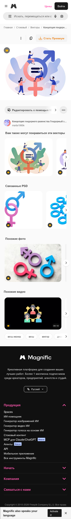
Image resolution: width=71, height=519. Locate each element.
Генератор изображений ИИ (21, 421)
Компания (11, 478)
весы (31, 336)
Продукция (12, 405)
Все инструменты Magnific (20, 458)
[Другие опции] (21, 38)
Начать (9, 468)
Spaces (8, 412)
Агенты (12, 444)
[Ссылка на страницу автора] (7, 123)
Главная (8, 27)
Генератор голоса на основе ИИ (24, 430)
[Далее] (55, 110)
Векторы (35, 27)
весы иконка (14, 336)
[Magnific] (35, 358)
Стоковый (21, 27)
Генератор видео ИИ (17, 426)
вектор (45, 336)
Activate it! (54, 513)
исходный (25, 51)
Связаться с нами (17, 489)
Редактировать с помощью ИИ (30, 111)
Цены (48, 6)
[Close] (66, 513)
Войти (61, 6)
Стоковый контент (15, 435)
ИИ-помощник (12, 416)
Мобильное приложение (19, 453)
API (6, 449)
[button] (35, 389)
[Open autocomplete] (8, 16)
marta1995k (18, 125)
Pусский (35, 389)
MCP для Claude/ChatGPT (24, 439)
